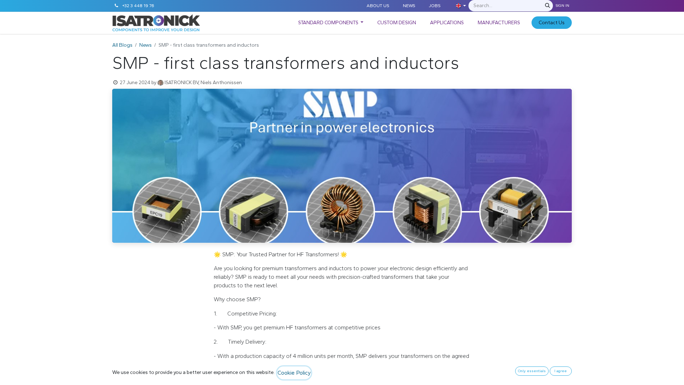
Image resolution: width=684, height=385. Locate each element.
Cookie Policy (294, 372)
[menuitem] (331, 22)
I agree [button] (560, 371)
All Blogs (122, 45)
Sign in (562, 5)
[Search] (547, 5)
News (145, 45)
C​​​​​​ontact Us (552, 23)
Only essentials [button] (532, 371)
